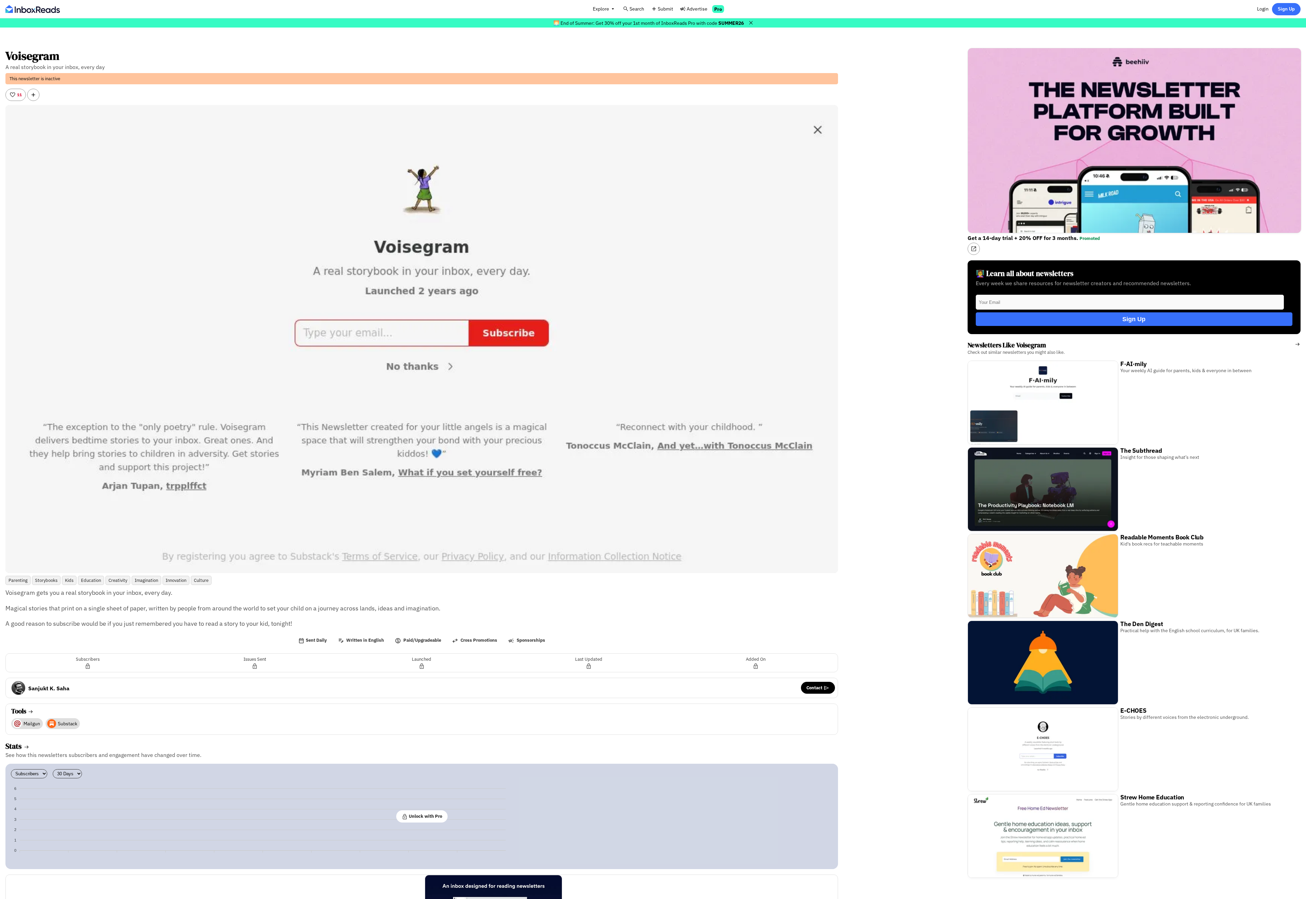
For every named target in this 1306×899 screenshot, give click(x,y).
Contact (814, 688)
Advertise (697, 8)
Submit (665, 8)
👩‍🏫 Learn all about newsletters (1024, 273)
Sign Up (1286, 9)
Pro (718, 9)
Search (637, 8)
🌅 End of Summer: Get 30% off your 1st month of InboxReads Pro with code (648, 23)
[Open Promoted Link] (974, 249)
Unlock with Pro (425, 816)
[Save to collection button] (33, 95)
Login (1263, 8)
